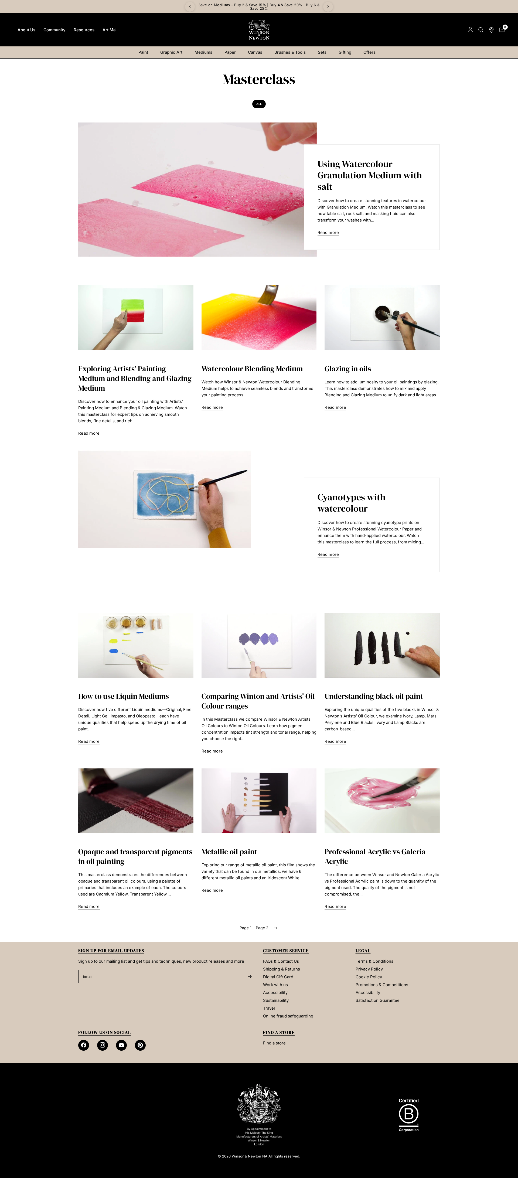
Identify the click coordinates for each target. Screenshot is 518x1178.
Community (54, 29)
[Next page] (275, 928)
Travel (269, 1008)
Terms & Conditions (374, 961)
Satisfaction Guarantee (378, 1000)
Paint (143, 52)
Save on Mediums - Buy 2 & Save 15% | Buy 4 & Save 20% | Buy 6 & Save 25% (259, 7)
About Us (26, 29)
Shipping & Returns (281, 969)
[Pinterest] (140, 1045)
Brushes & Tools (290, 52)
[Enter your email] (249, 976)
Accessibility (275, 992)
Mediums (203, 52)
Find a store (274, 1043)
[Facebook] (83, 1045)
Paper (230, 52)
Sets (322, 52)
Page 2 (262, 927)
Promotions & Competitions (382, 984)
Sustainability (276, 1000)
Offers (369, 52)
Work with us (275, 984)
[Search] (481, 30)
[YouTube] (121, 1045)
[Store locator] (491, 30)
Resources (84, 29)
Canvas (255, 52)
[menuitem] (26, 30)
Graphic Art (171, 52)
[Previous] (190, 7)
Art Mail (110, 29)
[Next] (328, 7)
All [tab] (259, 104)
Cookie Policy (369, 976)
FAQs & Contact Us (281, 961)
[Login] (470, 30)
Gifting (345, 52)
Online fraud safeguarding (288, 1016)
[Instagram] (102, 1045)
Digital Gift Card (278, 976)
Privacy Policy (369, 969)
